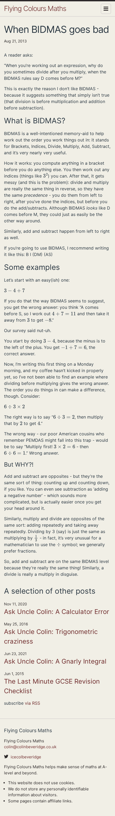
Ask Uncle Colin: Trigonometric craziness (51, 636)
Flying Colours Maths (35, 8)
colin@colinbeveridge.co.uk (30, 746)
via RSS (32, 703)
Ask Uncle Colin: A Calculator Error (56, 612)
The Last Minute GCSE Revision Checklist (52, 686)
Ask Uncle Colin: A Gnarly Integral (55, 661)
